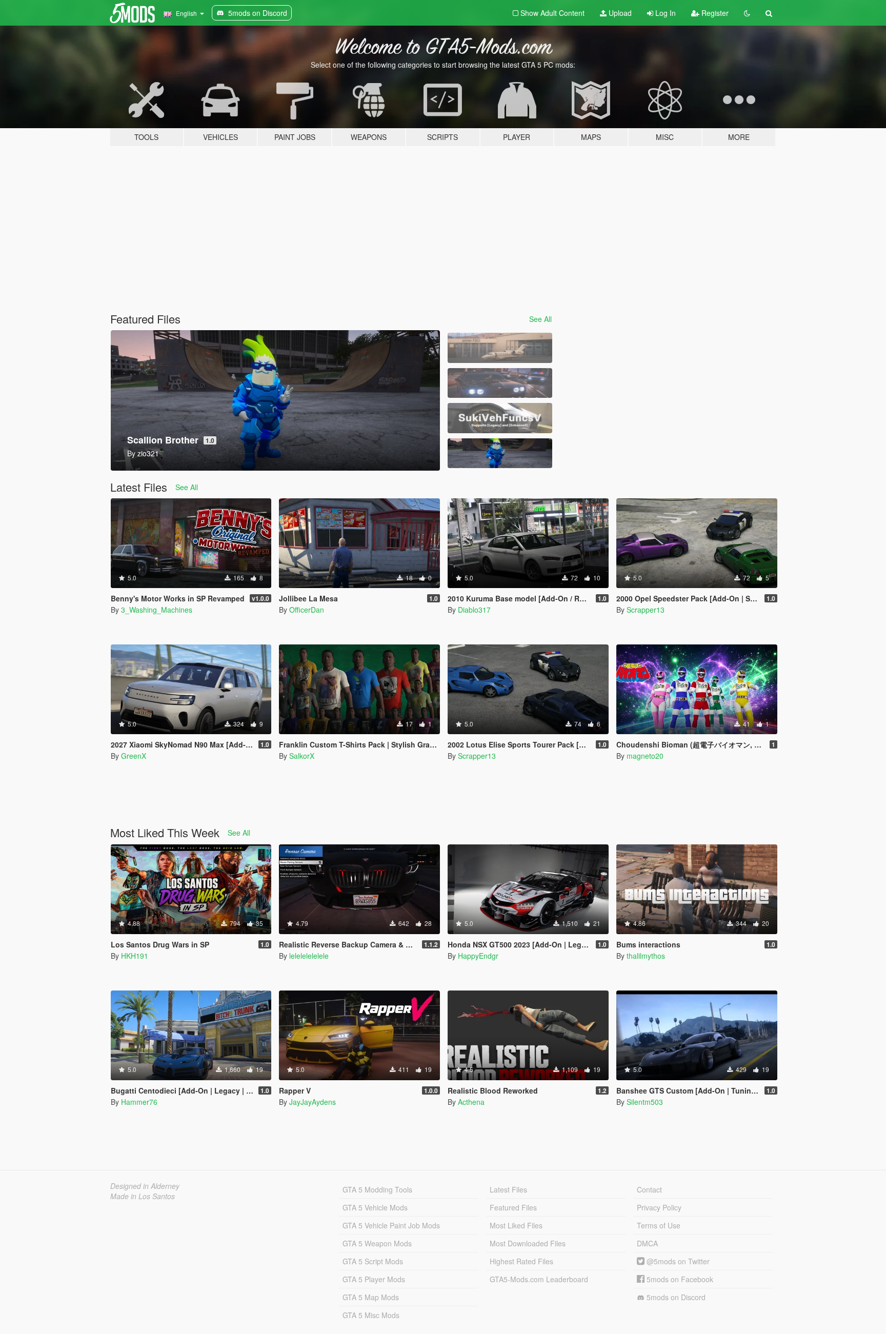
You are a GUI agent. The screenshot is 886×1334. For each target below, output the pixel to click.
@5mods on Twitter (677, 1261)
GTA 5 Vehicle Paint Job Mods (391, 1225)
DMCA (647, 1243)
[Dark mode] (747, 13)
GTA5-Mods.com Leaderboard (539, 1279)
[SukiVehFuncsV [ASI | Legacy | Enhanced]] (500, 418)
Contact (649, 1189)
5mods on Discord (675, 1297)
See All (540, 319)
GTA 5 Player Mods (374, 1279)
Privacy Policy (659, 1207)
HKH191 (134, 956)
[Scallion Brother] (500, 453)
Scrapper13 (645, 609)
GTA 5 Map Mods (371, 1297)
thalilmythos (646, 956)
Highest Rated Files (521, 1261)
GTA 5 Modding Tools (377, 1189)
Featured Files (513, 1207)
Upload (619, 13)
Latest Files (508, 1189)
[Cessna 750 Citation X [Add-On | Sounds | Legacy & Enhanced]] (500, 348)
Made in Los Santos (142, 1196)
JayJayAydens (312, 1102)
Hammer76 (139, 1102)
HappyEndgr (478, 956)
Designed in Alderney (144, 1186)
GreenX (133, 756)
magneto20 (645, 756)
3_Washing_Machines (156, 609)
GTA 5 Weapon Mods (377, 1243)
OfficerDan (306, 609)
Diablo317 (474, 609)
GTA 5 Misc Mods (371, 1315)
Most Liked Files (516, 1225)
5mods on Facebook (679, 1279)
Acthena (471, 1102)
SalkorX (301, 756)
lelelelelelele (309, 956)
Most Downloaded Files (528, 1243)
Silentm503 (645, 1102)
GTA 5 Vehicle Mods (375, 1207)
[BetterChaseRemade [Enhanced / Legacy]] (500, 383)
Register (714, 13)
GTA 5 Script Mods (373, 1261)
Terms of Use (658, 1225)
